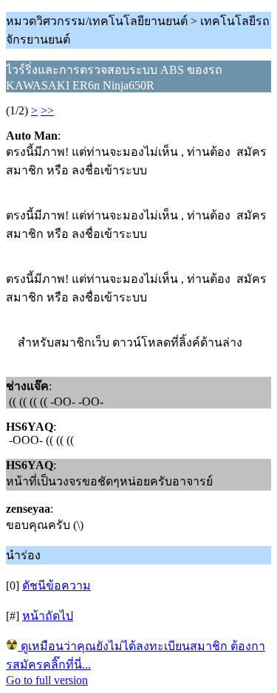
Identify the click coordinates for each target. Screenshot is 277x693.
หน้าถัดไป (47, 616)
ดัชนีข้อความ (56, 585)
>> (47, 110)
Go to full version (47, 680)
